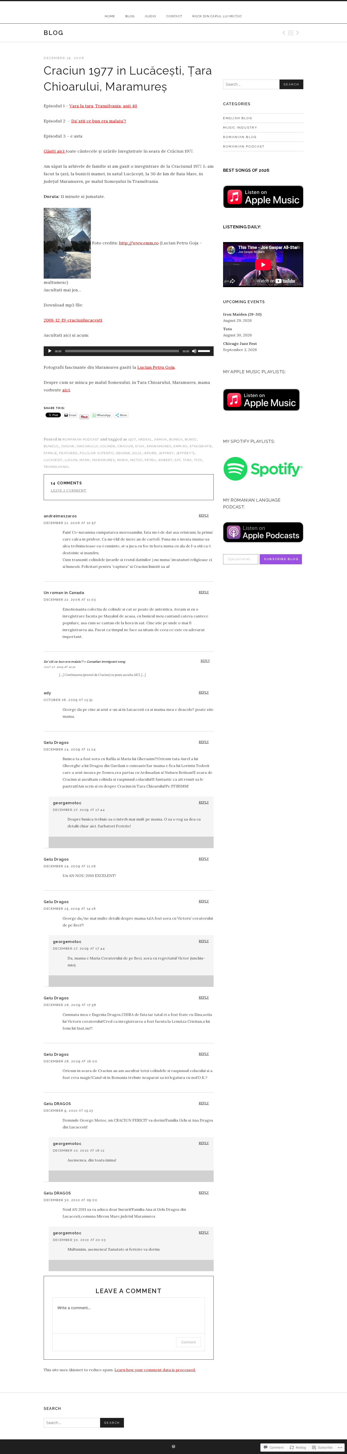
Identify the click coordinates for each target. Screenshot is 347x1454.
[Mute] (194, 351)
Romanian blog (240, 137)
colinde (107, 446)
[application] (129, 351)
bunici (191, 439)
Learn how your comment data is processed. (155, 1369)
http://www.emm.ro (139, 243)
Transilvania (56, 467)
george (123, 453)
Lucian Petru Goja (156, 367)
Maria (122, 460)
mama (85, 460)
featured (68, 453)
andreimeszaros (60, 516)
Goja (137, 453)
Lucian (71, 460)
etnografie (201, 446)
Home (110, 16)
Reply (204, 516)
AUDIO (151, 16)
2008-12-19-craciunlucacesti (73, 320)
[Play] (49, 351)
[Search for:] (263, 84)
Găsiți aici (55, 151)
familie (50, 453)
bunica (176, 439)
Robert (165, 460)
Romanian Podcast (81, 439)
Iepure (150, 453)
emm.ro (181, 446)
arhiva (160, 439)
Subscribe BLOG (281, 559)
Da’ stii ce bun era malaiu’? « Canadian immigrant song (84, 661)
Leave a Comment (69, 491)
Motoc (136, 460)
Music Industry (240, 127)
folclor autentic (97, 453)
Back (291, 33)
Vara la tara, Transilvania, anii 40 (103, 106)
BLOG (130, 16)
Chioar (68, 446)
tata (198, 460)
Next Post (298, 33)
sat (177, 460)
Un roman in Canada (64, 593)
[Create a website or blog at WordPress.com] (173, 1447)
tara (187, 460)
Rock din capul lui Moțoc (217, 16)
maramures (103, 460)
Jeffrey (166, 453)
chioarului (87, 446)
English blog (237, 118)
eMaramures (159, 446)
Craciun (125, 446)
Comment (188, 1342)
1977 (132, 439)
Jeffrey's (185, 453)
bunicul (51, 446)
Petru (150, 460)
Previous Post (283, 33)
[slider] (204, 350)
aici (66, 390)
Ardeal (145, 439)
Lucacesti (53, 460)
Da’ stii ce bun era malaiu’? (98, 121)
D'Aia (140, 446)
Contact (174, 16)
